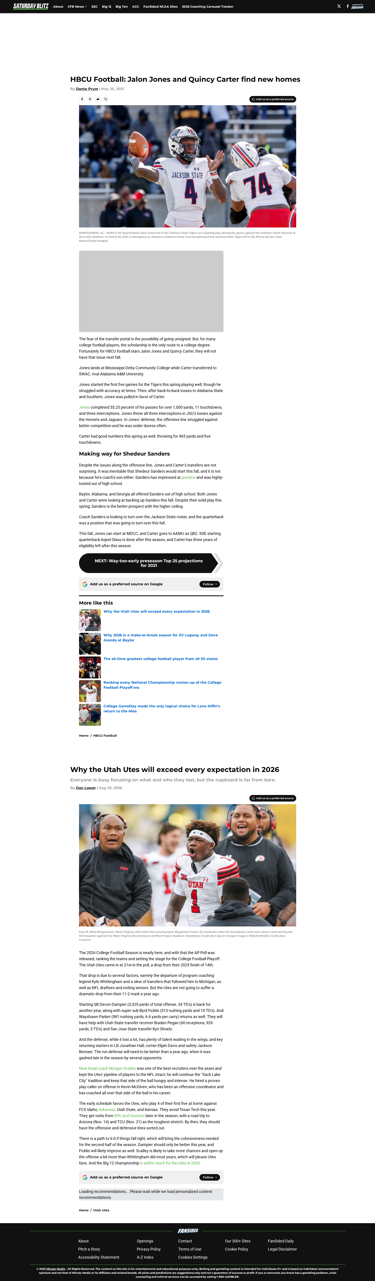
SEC (95, 7)
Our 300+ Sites (237, 1241)
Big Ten (122, 7)
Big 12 (106, 7)
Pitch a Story (89, 1249)
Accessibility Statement (98, 1257)
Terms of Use (189, 1249)
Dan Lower (86, 788)
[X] (339, 6)
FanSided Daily (281, 1241)
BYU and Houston (129, 1115)
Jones (84, 407)
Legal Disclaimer (282, 1249)
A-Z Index (145, 1257)
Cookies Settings (193, 1257)
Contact (185, 1241)
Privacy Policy (149, 1249)
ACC (135, 7)
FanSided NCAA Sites (160, 7)
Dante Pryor (87, 89)
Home (84, 736)
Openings (145, 1241)
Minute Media (55, 1268)
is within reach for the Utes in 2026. (170, 1163)
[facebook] (348, 6)
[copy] (106, 99)
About (58, 7)
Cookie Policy (236, 1249)
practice (188, 477)
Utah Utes (101, 1210)
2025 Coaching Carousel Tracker (207, 7)
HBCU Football (105, 736)
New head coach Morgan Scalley (107, 1068)
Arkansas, (107, 1109)
